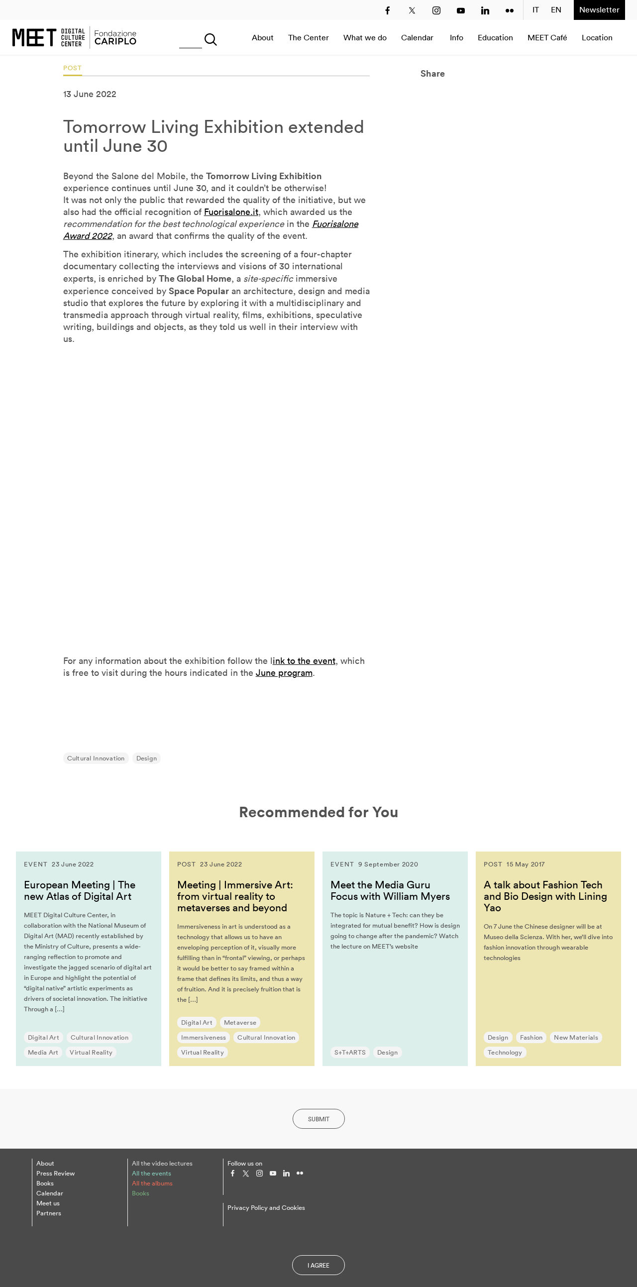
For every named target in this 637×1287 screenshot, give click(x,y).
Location (597, 37)
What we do (365, 37)
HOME (74, 37)
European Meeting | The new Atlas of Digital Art (79, 890)
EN (556, 9)
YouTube (461, 10)
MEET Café (547, 37)
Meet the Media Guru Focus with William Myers (390, 890)
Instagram (436, 10)
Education (495, 37)
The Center (308, 37)
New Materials (576, 1037)
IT (535, 9)
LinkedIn (485, 10)
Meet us (48, 1203)
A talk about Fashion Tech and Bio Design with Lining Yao (545, 896)
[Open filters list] (208, 37)
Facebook (388, 10)
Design (146, 758)
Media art (43, 1052)
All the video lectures (162, 1163)
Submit (318, 1119)
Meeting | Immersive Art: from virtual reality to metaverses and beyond (235, 896)
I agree (318, 1265)
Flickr (510, 10)
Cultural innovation (96, 758)
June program (284, 672)
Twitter (412, 10)
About (263, 37)
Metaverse (240, 1022)
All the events (151, 1173)
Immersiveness (203, 1037)
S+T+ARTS (350, 1052)
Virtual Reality (91, 1052)
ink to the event (304, 660)
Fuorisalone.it (231, 211)
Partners (48, 1213)
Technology (505, 1052)
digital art (43, 1037)
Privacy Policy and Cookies (266, 1207)
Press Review (55, 1173)
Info (456, 37)
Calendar (417, 37)
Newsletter (599, 9)
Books (45, 1183)
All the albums (152, 1183)
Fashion (531, 1037)
